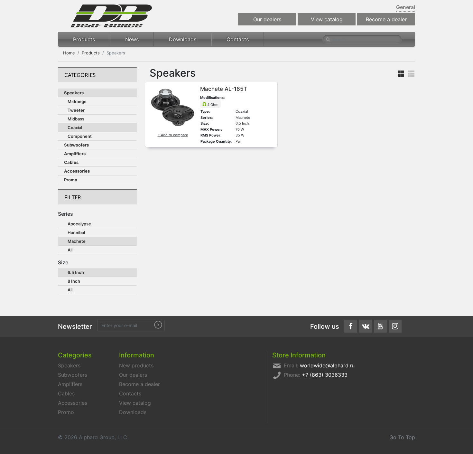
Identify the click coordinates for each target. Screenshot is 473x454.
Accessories (77, 171)
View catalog (327, 19)
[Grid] (399, 73)
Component (80, 136)
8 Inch (74, 281)
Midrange (77, 101)
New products (136, 365)
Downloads (182, 39)
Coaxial (75, 127)
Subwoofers (76, 144)
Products (84, 39)
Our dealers (267, 19)
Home (69, 52)
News (132, 39)
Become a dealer (386, 19)
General (405, 7)
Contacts (238, 39)
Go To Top (402, 437)
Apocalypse (79, 223)
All (70, 249)
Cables (71, 162)
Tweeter (76, 110)
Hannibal (76, 232)
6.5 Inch (76, 272)
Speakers (74, 92)
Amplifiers (75, 153)
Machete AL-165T (223, 89)
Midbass (76, 118)
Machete (77, 241)
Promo (70, 179)
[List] (409, 73)
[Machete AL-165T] (172, 107)
